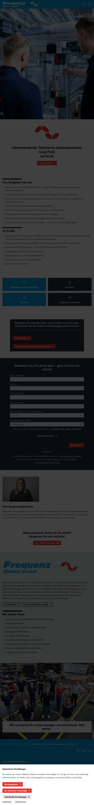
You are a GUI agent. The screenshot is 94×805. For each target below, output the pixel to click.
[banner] (47, 402)
